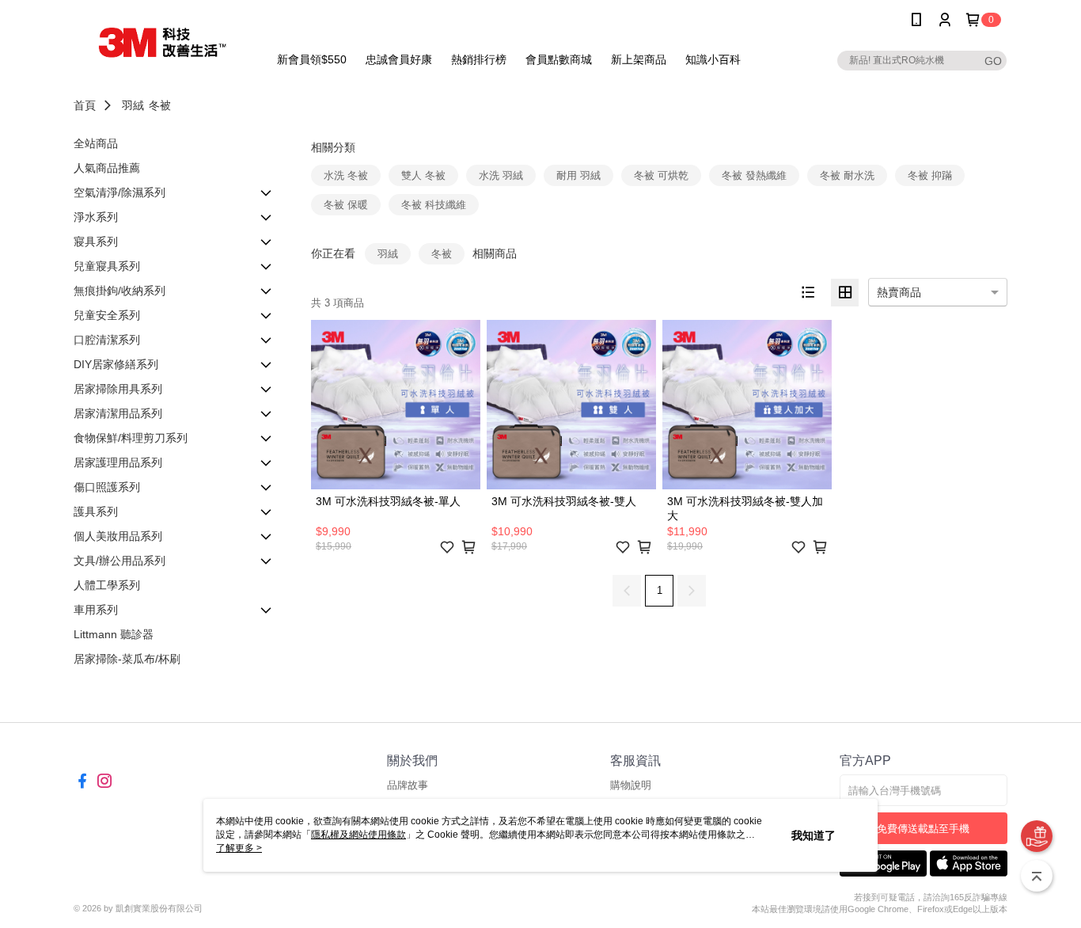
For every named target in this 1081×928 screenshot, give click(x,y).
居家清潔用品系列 (118, 413)
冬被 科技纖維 (433, 205)
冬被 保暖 (346, 205)
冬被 (160, 105)
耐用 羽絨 (578, 175)
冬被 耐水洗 (847, 175)
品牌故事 (407, 785)
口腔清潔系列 (107, 339)
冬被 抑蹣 (930, 175)
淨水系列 (96, 217)
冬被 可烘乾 (661, 175)
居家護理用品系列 (118, 462)
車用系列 (96, 609)
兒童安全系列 (107, 315)
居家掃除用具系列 (118, 388)
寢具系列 (96, 241)
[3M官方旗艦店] (161, 41)
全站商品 (96, 143)
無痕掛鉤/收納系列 (119, 290)
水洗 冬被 (346, 175)
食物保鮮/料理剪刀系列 (131, 438)
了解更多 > (239, 848)
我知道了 (813, 835)
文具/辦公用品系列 (119, 560)
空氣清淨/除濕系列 (119, 192)
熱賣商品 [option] (899, 292)
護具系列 (96, 511)
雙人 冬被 (423, 175)
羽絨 (133, 105)
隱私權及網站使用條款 (358, 834)
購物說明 (630, 785)
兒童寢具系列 (107, 266)
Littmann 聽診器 (114, 634)
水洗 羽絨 (501, 175)
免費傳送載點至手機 (923, 829)
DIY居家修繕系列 (116, 364)
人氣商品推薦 (107, 168)
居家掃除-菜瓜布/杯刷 (127, 658)
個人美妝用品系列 (118, 536)
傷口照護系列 (107, 487)
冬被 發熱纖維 (754, 175)
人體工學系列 (107, 585)
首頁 (85, 105)
